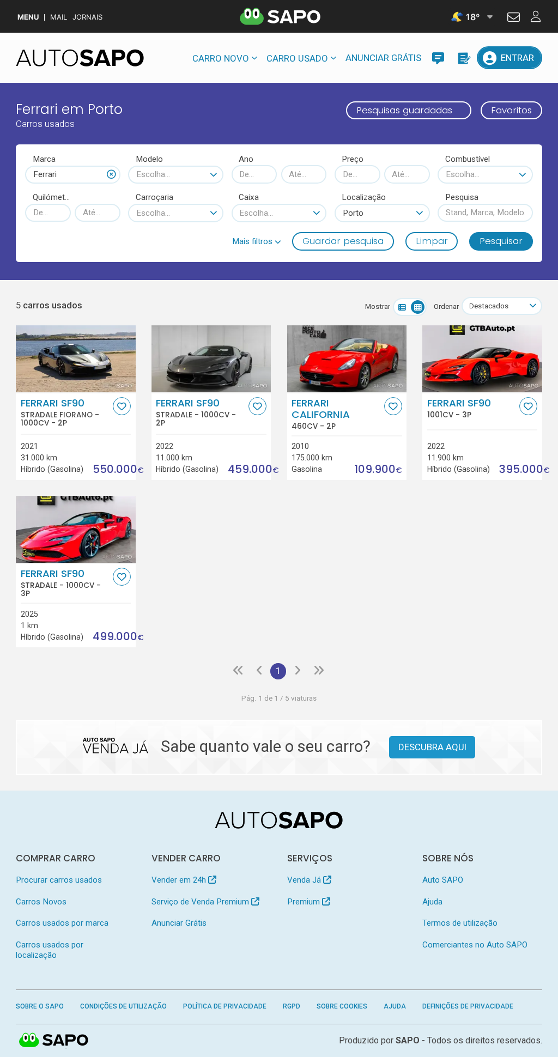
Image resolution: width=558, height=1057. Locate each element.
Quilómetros (52, 197)
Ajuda (432, 902)
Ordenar (446, 306)
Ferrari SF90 (60, 412)
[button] (256, 241)
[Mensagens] (438, 57)
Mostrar (377, 306)
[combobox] (72, 175)
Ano (246, 159)
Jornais (87, 17)
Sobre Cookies (342, 1006)
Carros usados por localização (49, 950)
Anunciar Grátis (383, 57)
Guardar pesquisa (343, 240)
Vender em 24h (179, 880)
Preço (352, 159)
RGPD (291, 1006)
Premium (304, 902)
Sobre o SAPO (40, 1006)
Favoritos (511, 110)
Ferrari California (321, 414)
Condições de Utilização (123, 1006)
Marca (44, 159)
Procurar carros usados (59, 880)
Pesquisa (461, 197)
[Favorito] (122, 406)
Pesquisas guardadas (404, 110)
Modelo (149, 159)
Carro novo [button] (220, 58)
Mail (58, 17)
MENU (28, 17)
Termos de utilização (460, 923)
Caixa (249, 197)
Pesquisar (501, 240)
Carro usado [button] (297, 58)
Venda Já (305, 880)
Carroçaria (154, 197)
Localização (364, 197)
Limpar (432, 240)
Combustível (467, 159)
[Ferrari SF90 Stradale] (211, 358)
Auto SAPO (442, 880)
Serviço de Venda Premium (201, 902)
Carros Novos (41, 902)
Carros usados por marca (62, 923)
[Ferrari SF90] (482, 358)
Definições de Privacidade (467, 1006)
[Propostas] (463, 57)
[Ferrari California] (347, 358)
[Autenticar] (513, 18)
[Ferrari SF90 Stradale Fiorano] (75, 358)
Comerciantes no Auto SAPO (474, 945)
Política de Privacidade (224, 1006)
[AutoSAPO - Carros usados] (80, 57)
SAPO (54, 1040)
